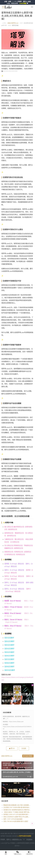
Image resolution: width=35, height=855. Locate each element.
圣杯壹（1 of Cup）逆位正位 (14, 564)
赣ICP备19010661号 (17, 833)
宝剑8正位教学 (9, 663)
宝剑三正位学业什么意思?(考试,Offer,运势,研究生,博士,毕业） (17, 816)
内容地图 (14, 836)
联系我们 (31, 833)
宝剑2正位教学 (9, 641)
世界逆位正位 (20, 554)
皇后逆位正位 (12, 529)
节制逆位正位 (28, 545)
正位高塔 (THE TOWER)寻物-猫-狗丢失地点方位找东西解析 (17, 807)
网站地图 (9, 836)
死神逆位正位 (18, 545)
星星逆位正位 (8, 552)
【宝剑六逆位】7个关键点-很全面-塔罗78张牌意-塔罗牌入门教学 (17, 812)
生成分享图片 (28, 756)
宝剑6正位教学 (9, 656)
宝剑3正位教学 (9, 645)
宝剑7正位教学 (9, 659)
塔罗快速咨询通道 (25, 836)
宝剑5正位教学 (9, 652)
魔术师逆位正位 (19, 527)
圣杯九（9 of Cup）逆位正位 (14, 589)
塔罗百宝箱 (15, 25)
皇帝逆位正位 (8, 533)
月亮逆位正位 (19, 552)
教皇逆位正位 (19, 533)
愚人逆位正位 (8, 527)
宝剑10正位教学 (9, 670)
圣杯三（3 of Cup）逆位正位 (14, 570)
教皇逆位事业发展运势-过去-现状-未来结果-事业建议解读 (17, 805)
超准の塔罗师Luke (13, 23)
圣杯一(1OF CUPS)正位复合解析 (12, 819)
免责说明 (25, 833)
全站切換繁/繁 (7, 712)
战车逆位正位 (11, 536)
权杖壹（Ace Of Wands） (13, 601)
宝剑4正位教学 (9, 648)
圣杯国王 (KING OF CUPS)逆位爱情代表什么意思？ (17, 814)
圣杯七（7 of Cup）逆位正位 (14, 582)
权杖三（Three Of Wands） (14, 607)
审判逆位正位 (10, 554)
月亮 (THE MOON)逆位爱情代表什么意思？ (16, 821)
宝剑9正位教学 (9, 666)
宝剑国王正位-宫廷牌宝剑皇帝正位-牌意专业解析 (17, 810)
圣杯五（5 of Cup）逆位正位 (14, 576)
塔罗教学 (3, 836)
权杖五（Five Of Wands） (13, 613)
